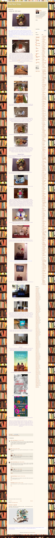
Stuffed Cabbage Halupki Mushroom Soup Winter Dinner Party (44, 233)
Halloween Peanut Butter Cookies (44, 125)
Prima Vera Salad (43, 192)
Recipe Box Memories (43, 205)
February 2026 (37, 294)
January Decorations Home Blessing (44, 140)
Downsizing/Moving (44, 100)
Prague (43, 190)
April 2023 (37, 327)
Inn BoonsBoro (44, 134)
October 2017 (37, 384)
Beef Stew (43, 53)
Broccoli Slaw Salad (44, 64)
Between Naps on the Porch (37, 37)
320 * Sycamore (37, 48)
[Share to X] (16, 434)
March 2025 (37, 305)
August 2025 (37, 300)
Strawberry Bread (43, 230)
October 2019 (37, 367)
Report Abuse (38, 71)
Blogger (34, 532)
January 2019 (37, 371)
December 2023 (37, 319)
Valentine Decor (44, 267)
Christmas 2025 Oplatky (44, 79)
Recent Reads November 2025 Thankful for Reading (44, 202)
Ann (13, 455)
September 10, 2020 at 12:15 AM (19, 482)
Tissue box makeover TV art (44, 255)
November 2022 (38, 332)
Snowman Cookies (43, 223)
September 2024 (38, 311)
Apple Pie (43, 45)
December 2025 (37, 296)
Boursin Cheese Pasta (44, 61)
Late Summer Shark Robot (44, 147)
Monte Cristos (44, 156)
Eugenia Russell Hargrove (14, 476)
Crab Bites (43, 89)
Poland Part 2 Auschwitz (44, 189)
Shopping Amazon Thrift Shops (44, 221)
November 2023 (38, 320)
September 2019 (38, 368)
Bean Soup (43, 52)
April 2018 (37, 378)
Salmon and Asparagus (13, 435)
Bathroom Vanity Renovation (43, 51)
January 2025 (37, 307)
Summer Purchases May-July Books (44, 238)
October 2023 (37, 321)
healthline (19, 60)
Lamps (43, 145)
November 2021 (38, 344)
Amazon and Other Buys (44, 40)
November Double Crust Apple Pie (44, 166)
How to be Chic (38, 45)
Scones (43, 219)
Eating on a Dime (37, 54)
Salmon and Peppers (43, 216)
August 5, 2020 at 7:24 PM (18, 469)
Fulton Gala (43, 117)
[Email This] (14, 434)
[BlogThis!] (15, 434)
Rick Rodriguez (13, 482)
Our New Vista (15, 4)
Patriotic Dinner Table (44, 179)
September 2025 (38, 299)
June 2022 (37, 337)
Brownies (43, 65)
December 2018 (37, 372)
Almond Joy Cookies (43, 38)
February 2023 (37, 329)
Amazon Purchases (43, 41)
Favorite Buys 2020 (44, 112)
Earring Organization (44, 103)
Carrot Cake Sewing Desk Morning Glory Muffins (44, 71)
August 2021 (37, 347)
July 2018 (37, 375)
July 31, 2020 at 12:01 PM (20, 440)
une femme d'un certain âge (37, 40)
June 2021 (37, 349)
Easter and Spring (43, 105)
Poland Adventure (43, 187)
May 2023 (37, 326)
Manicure (43, 155)
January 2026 (37, 295)
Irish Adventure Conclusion (44, 136)
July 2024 (37, 313)
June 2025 (37, 302)
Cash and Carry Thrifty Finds (44, 73)
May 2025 (37, 303)
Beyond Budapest (43, 55)
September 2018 (38, 374)
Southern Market (43, 225)
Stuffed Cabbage (44, 231)
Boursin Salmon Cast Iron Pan (44, 62)
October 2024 (37, 310)
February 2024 (37, 317)
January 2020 (37, 366)
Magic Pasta (43, 154)
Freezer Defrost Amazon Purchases (44, 116)
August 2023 (37, 323)
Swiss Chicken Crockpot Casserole (44, 247)
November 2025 (38, 297)
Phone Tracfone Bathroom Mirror (44, 184)
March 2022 (37, 340)
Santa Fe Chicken (43, 218)
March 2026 (37, 293)
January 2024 (37, 318)
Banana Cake (44, 46)
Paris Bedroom (44, 174)
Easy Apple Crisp (43, 107)
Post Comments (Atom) (15, 502)
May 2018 (37, 377)
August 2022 (37, 335)
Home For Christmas (43, 133)
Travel (43, 258)
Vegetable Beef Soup (44, 268)
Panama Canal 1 (44, 173)
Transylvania (44, 257)
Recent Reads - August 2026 (13, 504)
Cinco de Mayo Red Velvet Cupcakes (44, 86)
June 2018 (37, 376)
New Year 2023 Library (44, 163)
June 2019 (37, 369)
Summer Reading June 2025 (44, 240)
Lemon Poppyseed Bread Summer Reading (44, 149)
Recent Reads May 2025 (44, 200)
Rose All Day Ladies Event (44, 210)
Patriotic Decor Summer (44, 177)
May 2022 (37, 338)
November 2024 (38, 309)
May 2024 (37, 314)
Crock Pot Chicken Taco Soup (44, 92)
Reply (11, 451)
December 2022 (37, 331)
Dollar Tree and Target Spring (44, 98)
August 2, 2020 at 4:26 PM (16, 448)
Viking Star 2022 (43, 278)
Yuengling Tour (44, 284)
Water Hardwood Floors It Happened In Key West (44, 281)
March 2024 (37, 316)
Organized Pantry (43, 172)
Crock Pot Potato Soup (43, 94)
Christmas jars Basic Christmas (44, 84)
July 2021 (37, 348)
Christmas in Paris (44, 82)
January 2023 (37, 330)
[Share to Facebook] (16, 434)
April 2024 (37, 315)
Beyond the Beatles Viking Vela (44, 57)
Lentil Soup (43, 151)
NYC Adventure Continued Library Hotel (44, 168)
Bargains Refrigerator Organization (44, 48)
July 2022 (37, 336)
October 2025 (37, 298)
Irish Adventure (44, 135)
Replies (12, 453)
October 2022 (37, 333)
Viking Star (43, 276)
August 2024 (37, 312)
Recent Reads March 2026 (44, 198)
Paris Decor (43, 175)
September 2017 (38, 385)
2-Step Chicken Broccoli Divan (44, 36)
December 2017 (37, 382)
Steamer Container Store (44, 228)
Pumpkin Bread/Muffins (44, 193)
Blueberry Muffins (43, 59)
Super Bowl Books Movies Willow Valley (44, 244)
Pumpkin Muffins (43, 195)
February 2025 (37, 306)
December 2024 (37, 308)
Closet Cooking (38, 43)
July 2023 (37, 324)
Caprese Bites (44, 69)
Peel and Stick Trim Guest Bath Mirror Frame (44, 181)
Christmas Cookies (43, 81)
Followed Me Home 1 (44, 114)
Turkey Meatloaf (43, 263)
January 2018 (37, 381)
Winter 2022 (44, 283)
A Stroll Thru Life (37, 62)
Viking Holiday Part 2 (44, 274)
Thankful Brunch (43, 253)
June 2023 (37, 325)
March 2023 (37, 328)
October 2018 (37, 373)
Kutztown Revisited (43, 144)
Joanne (12, 448)
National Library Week (44, 161)
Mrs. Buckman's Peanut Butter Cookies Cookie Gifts (44, 158)
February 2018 (37, 380)
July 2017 (37, 386)
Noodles (43, 164)
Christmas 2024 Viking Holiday (44, 77)
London (43, 153)
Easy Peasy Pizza (43, 108)
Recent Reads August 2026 (44, 197)
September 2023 (38, 322)
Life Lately (43, 152)
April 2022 (37, 339)
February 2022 (37, 341)
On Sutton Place (37, 51)
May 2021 (37, 350)
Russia (43, 211)
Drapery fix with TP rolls (44, 101)
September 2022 (38, 334)
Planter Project (44, 185)
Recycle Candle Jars (44, 207)
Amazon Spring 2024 (44, 43)
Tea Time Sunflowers (43, 250)
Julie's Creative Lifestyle (14, 440)
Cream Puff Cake (43, 90)
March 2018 (37, 379)
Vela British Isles (43, 272)
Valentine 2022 (44, 266)
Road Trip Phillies (43, 209)
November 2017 (38, 383)
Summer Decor (17, 435)
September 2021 (38, 346)
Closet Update (44, 88)
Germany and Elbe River (44, 119)
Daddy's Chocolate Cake (44, 96)
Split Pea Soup (44, 226)
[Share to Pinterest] (17, 434)
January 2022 (37, 342)
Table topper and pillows (44, 249)
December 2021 (37, 343)
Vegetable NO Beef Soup (44, 270)
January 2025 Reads (44, 138)
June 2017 (37, 387)
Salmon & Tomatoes (43, 213)
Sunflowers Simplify (43, 242)
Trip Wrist (43, 259)
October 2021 (37, 345)
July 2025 (37, 301)
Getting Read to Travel (44, 120)
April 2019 (37, 370)
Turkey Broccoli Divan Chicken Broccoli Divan (44, 261)
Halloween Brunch (43, 127)
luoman (29, 532)
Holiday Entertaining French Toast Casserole (44, 130)
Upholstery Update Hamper (44, 265)
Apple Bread (44, 44)
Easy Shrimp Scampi (44, 110)
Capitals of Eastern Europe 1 (44, 67)
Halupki (43, 128)
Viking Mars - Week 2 (44, 275)
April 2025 (37, 304)
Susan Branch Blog (37, 60)
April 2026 (37, 292)
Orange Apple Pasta (44, 170)
